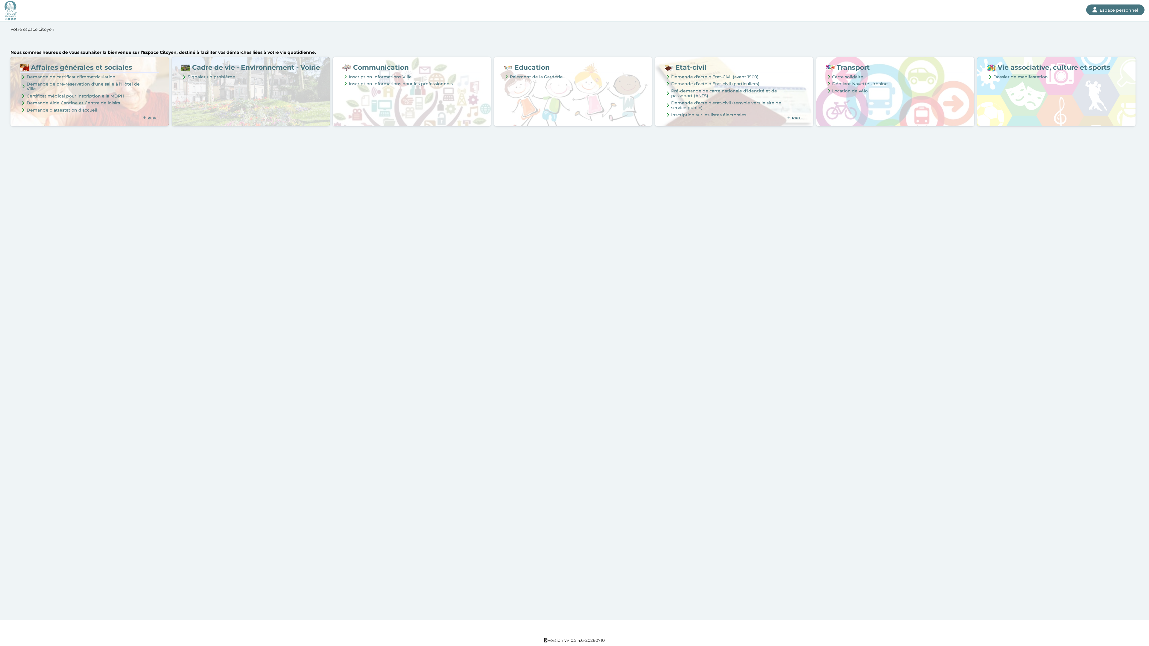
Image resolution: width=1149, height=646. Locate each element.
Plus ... (153, 118)
